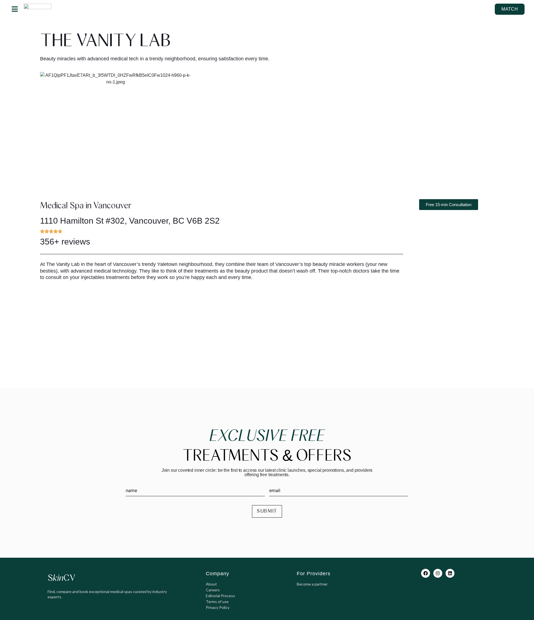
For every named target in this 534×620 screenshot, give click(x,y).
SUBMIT (267, 511)
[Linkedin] (450, 573)
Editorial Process (220, 595)
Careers (213, 589)
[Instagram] (437, 573)
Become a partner (312, 584)
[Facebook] (425, 573)
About (211, 584)
